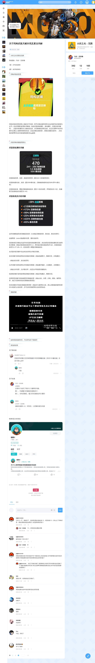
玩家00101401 (19, 553)
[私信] (81, 3)
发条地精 (18, 620)
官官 (17, 576)
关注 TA (87, 73)
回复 (60, 510)
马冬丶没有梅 (22, 528)
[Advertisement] (80, 94)
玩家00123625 (19, 518)
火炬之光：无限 (15, 49)
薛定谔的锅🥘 (19, 644)
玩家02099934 (19, 587)
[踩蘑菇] (8, 3)
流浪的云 (18, 609)
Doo (17, 631)
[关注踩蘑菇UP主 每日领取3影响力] (3, 26)
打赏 (35, 490)
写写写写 (18, 598)
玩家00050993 (19, 537)
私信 (74, 73)
